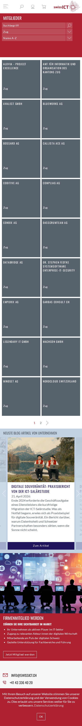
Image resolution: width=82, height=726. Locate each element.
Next (78, 493)
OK (41, 716)
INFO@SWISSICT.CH (24, 675)
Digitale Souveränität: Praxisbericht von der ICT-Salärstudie (40, 489)
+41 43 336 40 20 (21, 682)
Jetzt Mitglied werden (20, 654)
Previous (4, 493)
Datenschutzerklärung (49, 705)
